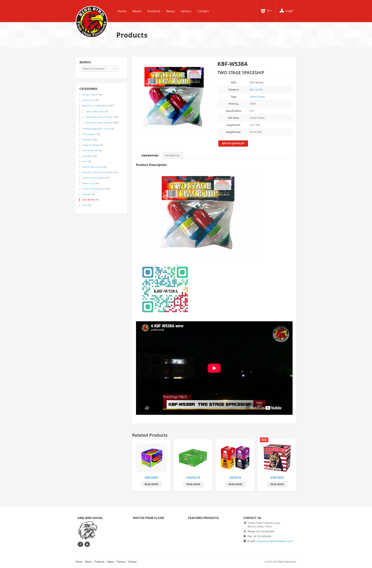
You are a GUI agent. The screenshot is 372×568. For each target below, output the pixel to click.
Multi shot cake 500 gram (99, 122)
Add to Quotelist (233, 143)
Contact (203, 11)
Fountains (87, 139)
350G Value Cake (95, 111)
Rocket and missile (92, 167)
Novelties (87, 156)
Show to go (88, 183)
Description (150, 155)
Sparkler (86, 194)
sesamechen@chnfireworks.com (274, 541)
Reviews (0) (172, 155)
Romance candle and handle (97, 172)
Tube (85, 205)
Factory (186, 11)
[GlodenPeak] (87, 530)
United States (257, 96)
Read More (151, 484)
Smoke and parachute (94, 188)
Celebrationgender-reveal (96, 128)
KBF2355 (277, 477)
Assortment (88, 100)
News (170, 11)
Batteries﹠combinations (95, 105)
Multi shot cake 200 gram (99, 117)
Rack (85, 161)
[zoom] (151, 458)
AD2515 (235, 477)
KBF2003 (151, 477)
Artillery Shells (90, 94)
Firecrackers (89, 134)
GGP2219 (193, 477)
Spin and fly (256, 89)
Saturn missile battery (94, 177)
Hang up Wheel (90, 145)
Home (121, 11)
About (137, 11)
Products (153, 11)
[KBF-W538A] (173, 98)
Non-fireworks (90, 150)
